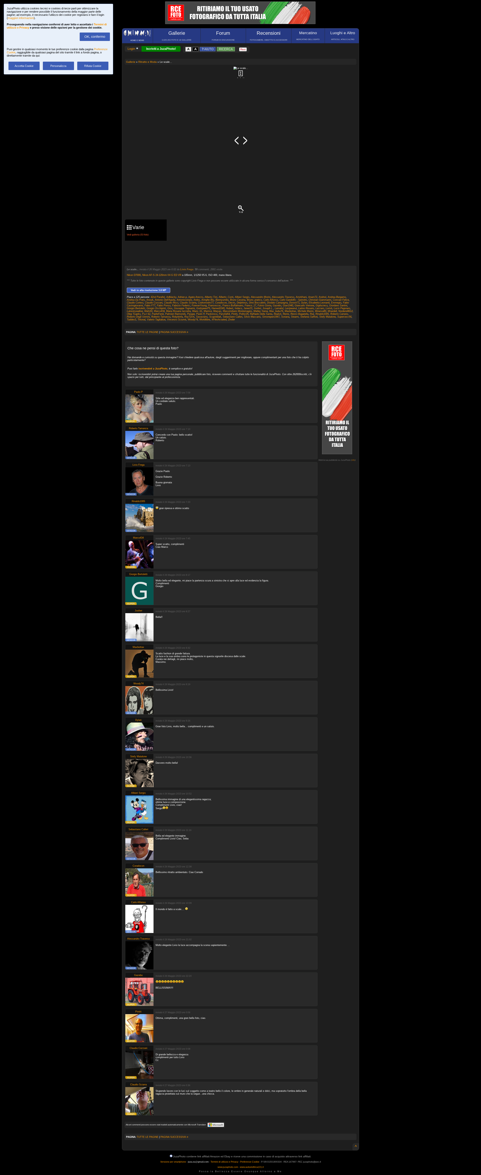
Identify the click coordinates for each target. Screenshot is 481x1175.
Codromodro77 (206, 302)
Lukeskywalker (135, 311)
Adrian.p (182, 297)
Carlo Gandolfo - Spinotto (293, 299)
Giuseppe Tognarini (184, 308)
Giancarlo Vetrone (304, 305)
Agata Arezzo (195, 297)
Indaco (238, 308)
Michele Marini (305, 311)
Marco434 (159, 311)
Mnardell (332, 311)
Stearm (295, 316)
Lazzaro (319, 308)
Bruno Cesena (237, 299)
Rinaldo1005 (322, 313)
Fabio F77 (149, 305)
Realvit (277, 313)
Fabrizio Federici (181, 305)
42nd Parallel (158, 297)
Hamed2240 (218, 308)
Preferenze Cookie (249, 1162)
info (353, 460)
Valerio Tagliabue (156, 319)
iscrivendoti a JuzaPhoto (152, 368)
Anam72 (312, 297)
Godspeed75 (203, 308)
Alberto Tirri (211, 297)
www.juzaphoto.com (228, 1167)
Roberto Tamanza (160, 316)
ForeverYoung (199, 305)
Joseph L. (267, 308)
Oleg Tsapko (134, 313)
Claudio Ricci (171, 302)
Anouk (149, 299)
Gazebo (277, 305)
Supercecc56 (344, 316)
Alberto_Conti (226, 297)
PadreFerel (158, 313)
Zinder (231, 319)
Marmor (208, 311)
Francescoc (214, 305)
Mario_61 (197, 311)
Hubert (229, 308)
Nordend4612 (345, 311)
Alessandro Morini (260, 297)
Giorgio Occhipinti (156, 308)
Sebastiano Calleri (232, 316)
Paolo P (200, 313)
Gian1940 (288, 305)
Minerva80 (320, 311)
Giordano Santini (338, 305)
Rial (312, 313)
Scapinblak (215, 316)
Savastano (202, 316)
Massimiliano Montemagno (237, 311)
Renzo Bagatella (299, 313)
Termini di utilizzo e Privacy (224, 1162)
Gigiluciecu (322, 305)
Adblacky (171, 297)
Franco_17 (250, 305)
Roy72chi (189, 316)
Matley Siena (260, 311)
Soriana (285, 316)
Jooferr (257, 308)
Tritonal (141, 319)
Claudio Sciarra (188, 302)
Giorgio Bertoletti (136, 308)
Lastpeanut (291, 308)
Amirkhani (301, 297)
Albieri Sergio (242, 297)
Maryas (217, 311)
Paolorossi (211, 313)
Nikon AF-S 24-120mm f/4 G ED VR (161, 275)
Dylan (304, 302)
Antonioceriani (184, 299)
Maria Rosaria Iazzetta (178, 311)
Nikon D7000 (134, 275)
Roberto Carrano (339, 313)
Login (132, 48)
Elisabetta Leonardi (319, 302)
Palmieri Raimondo (175, 313)
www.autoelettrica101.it (252, 1167)
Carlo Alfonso (270, 299)
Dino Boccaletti (257, 302)
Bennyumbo (222, 299)
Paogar (191, 313)
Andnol (322, 297)
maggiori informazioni (21, 18)
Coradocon (221, 302)
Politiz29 (243, 313)
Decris (231, 302)
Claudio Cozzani (154, 302)
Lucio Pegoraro (342, 308)
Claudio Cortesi (135, 302)
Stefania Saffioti (309, 316)
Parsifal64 (224, 313)
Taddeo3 (131, 319)
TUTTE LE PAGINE (147, 332)
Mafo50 (148, 311)
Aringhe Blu (207, 299)
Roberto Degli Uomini (138, 316)
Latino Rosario (306, 308)
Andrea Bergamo (337, 297)
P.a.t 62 (146, 313)
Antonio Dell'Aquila (165, 299)
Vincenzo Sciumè (176, 319)
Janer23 (248, 308)
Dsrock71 (294, 302)
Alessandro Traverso (283, 297)
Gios (169, 308)
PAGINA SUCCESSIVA (174, 332)
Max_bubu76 (276, 311)
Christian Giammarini (320, 299)
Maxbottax (290, 311)
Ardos (197, 299)
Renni (286, 313)
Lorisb (329, 308)
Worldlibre (204, 319)
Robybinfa (177, 316)
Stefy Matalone (327, 316)
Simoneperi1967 (271, 316)
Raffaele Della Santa (261, 313)
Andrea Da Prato (136, 299)
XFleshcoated (219, 319)
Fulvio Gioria (264, 305)
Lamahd (279, 308)
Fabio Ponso (164, 305)
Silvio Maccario (252, 316)
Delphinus (242, 302)
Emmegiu (336, 302)
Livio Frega (186, 269)
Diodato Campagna (277, 302)
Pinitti (234, 313)
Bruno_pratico (254, 299)
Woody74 (193, 319)
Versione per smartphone (173, 1162)
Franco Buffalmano (232, 305)
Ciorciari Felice (341, 299)
